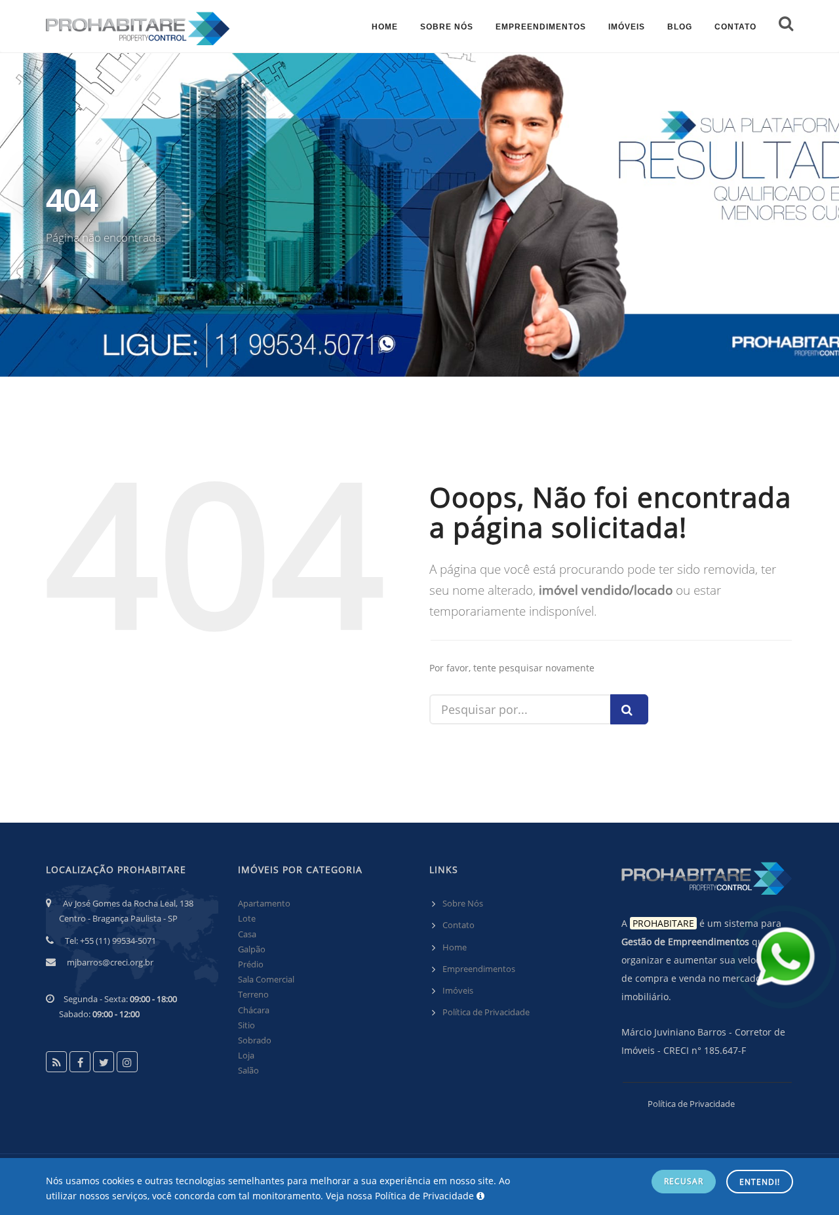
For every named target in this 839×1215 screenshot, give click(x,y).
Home (454, 947)
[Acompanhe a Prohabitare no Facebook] (79, 1061)
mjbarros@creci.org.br (110, 962)
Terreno (253, 994)
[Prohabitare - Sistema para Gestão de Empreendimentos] (137, 26)
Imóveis (457, 990)
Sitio (246, 1025)
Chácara (253, 1010)
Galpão (251, 949)
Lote (247, 918)
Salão (248, 1070)
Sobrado (254, 1040)
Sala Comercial (266, 979)
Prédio (250, 964)
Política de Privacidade (486, 1012)
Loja (246, 1055)
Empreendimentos (478, 969)
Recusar (683, 1181)
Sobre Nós (462, 903)
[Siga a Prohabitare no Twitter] (103, 1061)
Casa (247, 934)
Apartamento (264, 903)
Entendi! (759, 1181)
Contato (458, 925)
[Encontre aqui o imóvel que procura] (786, 26)
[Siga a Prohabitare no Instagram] (127, 1061)
